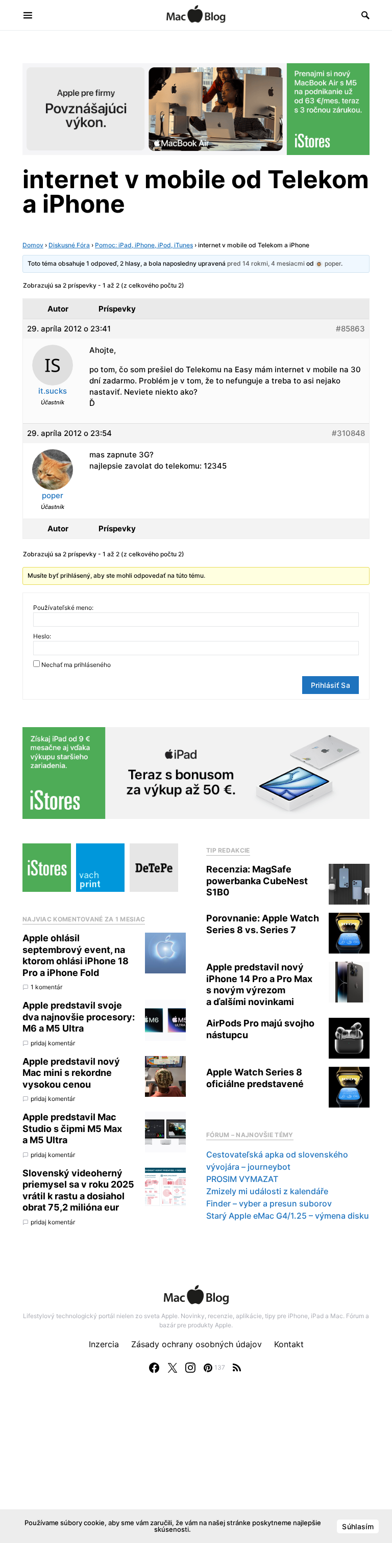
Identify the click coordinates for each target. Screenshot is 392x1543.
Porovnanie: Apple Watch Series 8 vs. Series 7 (262, 924)
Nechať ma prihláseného (76, 664)
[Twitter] (172, 1367)
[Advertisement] (196, 1468)
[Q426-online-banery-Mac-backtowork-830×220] (196, 108)
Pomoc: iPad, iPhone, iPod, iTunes (144, 245)
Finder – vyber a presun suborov (269, 1203)
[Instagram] (190, 1367)
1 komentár (46, 987)
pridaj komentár (53, 1043)
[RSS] (237, 1367)
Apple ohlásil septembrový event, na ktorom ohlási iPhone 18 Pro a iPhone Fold (75, 955)
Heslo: (42, 636)
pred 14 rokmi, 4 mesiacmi (266, 263)
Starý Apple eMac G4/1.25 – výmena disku (287, 1216)
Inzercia (104, 1344)
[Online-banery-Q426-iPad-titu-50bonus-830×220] (196, 772)
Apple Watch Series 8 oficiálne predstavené (255, 1078)
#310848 (348, 433)
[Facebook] (154, 1367)
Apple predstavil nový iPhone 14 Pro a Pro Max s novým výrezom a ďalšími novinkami (259, 984)
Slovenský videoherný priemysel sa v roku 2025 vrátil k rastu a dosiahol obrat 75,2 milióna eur (78, 1190)
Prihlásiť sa (330, 685)
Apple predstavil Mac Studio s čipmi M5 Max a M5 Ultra (72, 1128)
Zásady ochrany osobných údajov (196, 1344)
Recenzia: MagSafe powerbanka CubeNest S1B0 (257, 880)
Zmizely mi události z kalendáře (267, 1191)
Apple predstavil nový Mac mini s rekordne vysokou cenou (71, 1073)
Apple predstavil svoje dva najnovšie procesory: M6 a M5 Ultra (78, 1017)
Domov (32, 245)
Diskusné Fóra (69, 245)
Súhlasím (358, 1526)
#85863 (350, 328)
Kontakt (289, 1344)
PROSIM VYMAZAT (242, 1179)
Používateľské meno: (63, 607)
